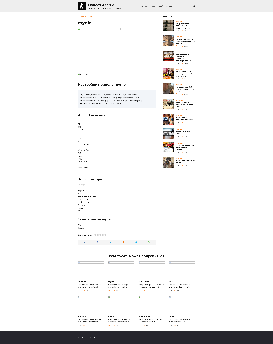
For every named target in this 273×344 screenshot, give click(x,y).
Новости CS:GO (101, 5)
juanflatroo (144, 316)
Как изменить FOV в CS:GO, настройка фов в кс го (185, 41)
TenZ (171, 316)
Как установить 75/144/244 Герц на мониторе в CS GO (184, 26)
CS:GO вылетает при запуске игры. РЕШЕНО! (185, 147)
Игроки (169, 6)
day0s (111, 316)
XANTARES (144, 281)
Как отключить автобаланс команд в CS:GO (185, 104)
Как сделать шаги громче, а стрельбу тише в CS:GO (184, 74)
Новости (145, 6)
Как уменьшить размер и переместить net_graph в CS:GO (184, 57)
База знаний (157, 6)
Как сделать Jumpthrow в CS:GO (184, 119)
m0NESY (82, 281)
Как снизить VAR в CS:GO (184, 133)
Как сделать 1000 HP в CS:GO (185, 162)
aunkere (82, 316)
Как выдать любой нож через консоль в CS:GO (185, 89)
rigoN (111, 281)
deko (171, 281)
